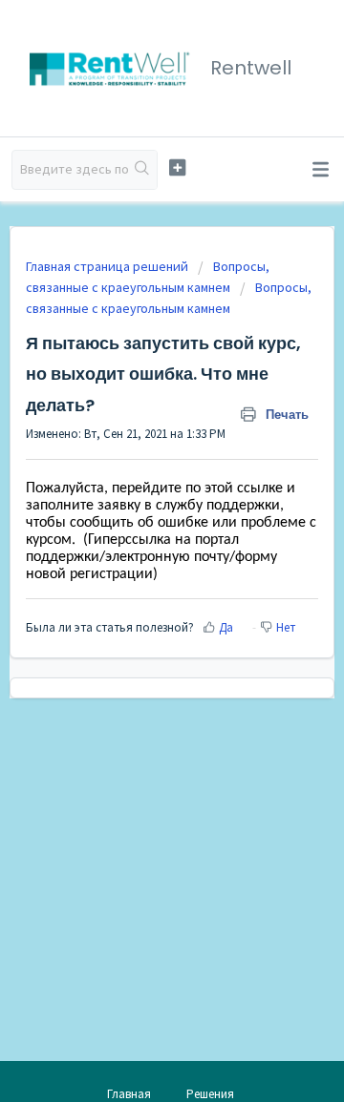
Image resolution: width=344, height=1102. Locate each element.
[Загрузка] (136, 540)
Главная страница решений (108, 266)
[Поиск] (142, 170)
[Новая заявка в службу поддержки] (177, 167)
